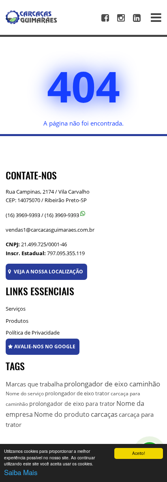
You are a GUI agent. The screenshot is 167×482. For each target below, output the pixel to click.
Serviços (16, 308)
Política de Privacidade (33, 332)
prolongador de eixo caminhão (112, 383)
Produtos (17, 320)
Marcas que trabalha (34, 384)
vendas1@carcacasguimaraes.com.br (50, 229)
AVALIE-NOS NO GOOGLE (44, 346)
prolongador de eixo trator (77, 393)
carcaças (104, 414)
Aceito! (138, 453)
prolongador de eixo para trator (72, 403)
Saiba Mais (21, 472)
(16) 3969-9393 (23, 215)
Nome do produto (62, 414)
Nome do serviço (25, 393)
